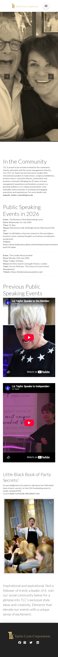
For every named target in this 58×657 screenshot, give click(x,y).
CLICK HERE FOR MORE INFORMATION (21, 493)
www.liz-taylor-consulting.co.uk (18, 195)
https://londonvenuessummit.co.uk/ (27, 272)
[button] (46, 6)
